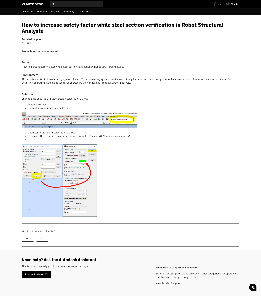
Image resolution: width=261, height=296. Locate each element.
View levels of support (168, 283)
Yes (28, 238)
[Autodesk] (32, 4)
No (42, 238)
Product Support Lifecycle (115, 83)
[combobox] (76, 4)
